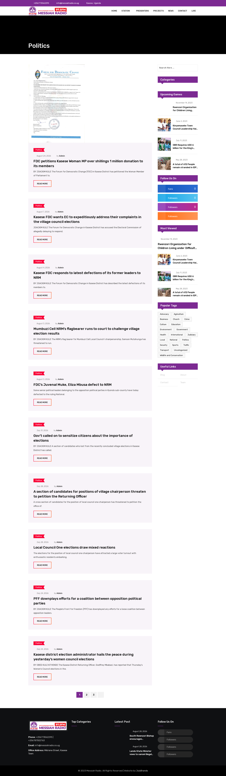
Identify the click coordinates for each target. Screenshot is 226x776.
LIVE (194, 11)
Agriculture (178, 314)
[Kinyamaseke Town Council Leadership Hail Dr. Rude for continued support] (164, 124)
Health (163, 335)
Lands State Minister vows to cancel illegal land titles (141, 754)
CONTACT (182, 11)
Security (163, 345)
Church (176, 319)
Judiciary (192, 335)
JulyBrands (142, 770)
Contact (164, 382)
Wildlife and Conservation (171, 355)
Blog (162, 375)
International (177, 335)
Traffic (186, 345)
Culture (163, 324)
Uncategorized (180, 350)
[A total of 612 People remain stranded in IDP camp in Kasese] (164, 163)
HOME (114, 11)
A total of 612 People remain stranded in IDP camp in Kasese (184, 167)
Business (164, 319)
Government (182, 329)
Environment (166, 329)
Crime (187, 319)
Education (175, 324)
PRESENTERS (142, 11)
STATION (126, 11)
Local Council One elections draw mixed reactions (74, 547)
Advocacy (164, 314)
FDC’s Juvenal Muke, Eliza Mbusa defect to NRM (72, 385)
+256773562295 (41, 3)
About (183, 375)
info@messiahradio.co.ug (67, 3)
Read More (42, 184)
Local (162, 340)
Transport (164, 350)
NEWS (171, 11)
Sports (175, 345)
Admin (62, 156)
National (173, 340)
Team (183, 382)
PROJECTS (158, 11)
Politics (185, 340)
